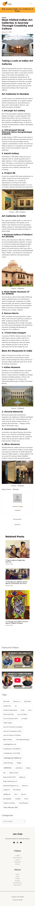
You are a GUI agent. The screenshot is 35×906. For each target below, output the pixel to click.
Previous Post (17, 519)
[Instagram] (17, 842)
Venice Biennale (23, 803)
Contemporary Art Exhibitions (12, 749)
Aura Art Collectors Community (13, 727)
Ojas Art (23, 794)
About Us (17, 874)
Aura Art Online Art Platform (12, 735)
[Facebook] (14, 842)
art (16, 706)
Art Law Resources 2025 (10, 718)
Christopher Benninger (22, 739)
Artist (30, 710)
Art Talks (17, 864)
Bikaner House (7, 739)
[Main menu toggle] (31, 4)
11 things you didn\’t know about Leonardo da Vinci (16, 582)
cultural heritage (8, 763)
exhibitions (19, 768)
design (19, 763)
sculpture (18, 799)
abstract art (16, 701)
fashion (28, 768)
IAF (4, 773)
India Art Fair (13, 773)
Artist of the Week (8, 714)
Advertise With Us (17, 883)
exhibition (7, 767)
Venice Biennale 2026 (10, 807)
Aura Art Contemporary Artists (12, 731)
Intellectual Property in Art (10, 785)
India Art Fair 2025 (9, 777)
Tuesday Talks (17, 862)
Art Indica (17, 855)
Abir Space (17, 880)
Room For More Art (17, 857)
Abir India (6, 701)
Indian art (22, 777)
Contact (17, 876)
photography (7, 799)
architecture (7, 706)
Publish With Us (17, 885)
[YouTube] (21, 842)
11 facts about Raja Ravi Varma (15, 561)
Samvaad (17, 860)
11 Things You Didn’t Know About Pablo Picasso (16, 622)
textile (26, 799)
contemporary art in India (11, 753)
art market (24, 718)
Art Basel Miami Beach (10, 710)
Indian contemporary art (10, 781)
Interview (25, 785)
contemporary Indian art (13, 758)
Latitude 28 (6, 790)
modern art (7, 794)
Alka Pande (27, 701)
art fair (22, 710)
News (16, 794)
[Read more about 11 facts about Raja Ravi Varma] (17, 549)
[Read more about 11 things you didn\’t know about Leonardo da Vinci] (17, 574)
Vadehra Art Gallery (9, 803)
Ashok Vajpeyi (7, 723)
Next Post (17, 524)
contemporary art (10, 744)
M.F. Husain (17, 790)
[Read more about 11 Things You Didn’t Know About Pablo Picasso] (17, 605)
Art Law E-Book (22, 714)
